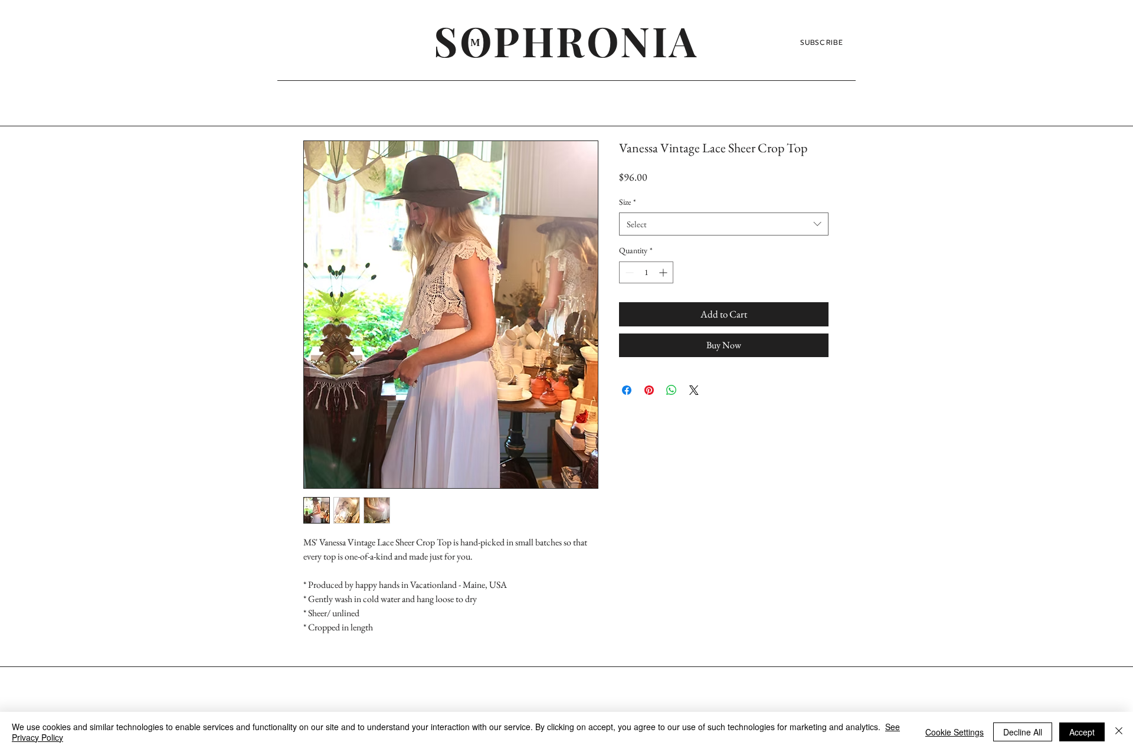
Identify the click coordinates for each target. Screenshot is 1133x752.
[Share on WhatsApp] (671, 390)
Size (627, 202)
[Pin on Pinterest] (649, 390)
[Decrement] (628, 272)
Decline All (1022, 732)
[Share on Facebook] (627, 390)
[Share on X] (694, 390)
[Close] (1119, 732)
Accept (1082, 732)
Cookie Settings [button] (954, 732)
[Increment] (664, 272)
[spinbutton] (646, 272)
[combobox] (724, 224)
